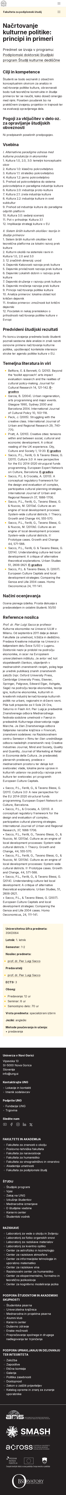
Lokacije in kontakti (18, 1088)
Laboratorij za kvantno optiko (26, 1246)
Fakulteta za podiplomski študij (22, 12)
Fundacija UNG (15, 1106)
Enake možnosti (17, 1330)
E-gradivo (54, 451)
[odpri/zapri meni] (59, 3)
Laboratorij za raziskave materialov (29, 1242)
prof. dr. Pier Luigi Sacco (24, 961)
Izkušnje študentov (19, 1199)
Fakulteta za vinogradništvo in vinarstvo (32, 1161)
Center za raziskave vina (22, 1267)
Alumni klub (14, 1318)
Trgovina (11, 1110)
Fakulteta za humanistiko (23, 1157)
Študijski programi (18, 1187)
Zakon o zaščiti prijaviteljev (24, 1385)
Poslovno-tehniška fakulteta (25, 1149)
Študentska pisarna (19, 1305)
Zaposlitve (13, 1364)
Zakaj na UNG (15, 1195)
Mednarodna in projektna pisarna (28, 1313)
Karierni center (16, 1212)
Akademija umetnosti (20, 1166)
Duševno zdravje (17, 1326)
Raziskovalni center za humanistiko (29, 1271)
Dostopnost (14, 1381)
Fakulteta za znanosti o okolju (26, 1145)
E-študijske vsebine (19, 1208)
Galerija (11, 1373)
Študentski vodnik (18, 1216)
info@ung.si (10, 1073)
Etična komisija (16, 1368)
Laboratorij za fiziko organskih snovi (30, 1237)
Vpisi (9, 1191)
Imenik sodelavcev (17, 1092)
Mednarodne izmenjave (21, 1204)
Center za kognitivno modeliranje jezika (32, 1284)
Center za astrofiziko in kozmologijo (30, 1250)
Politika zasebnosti (18, 1377)
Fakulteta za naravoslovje (23, 1153)
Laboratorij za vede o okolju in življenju (32, 1233)
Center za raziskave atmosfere (26, 1254)
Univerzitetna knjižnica (21, 1309)
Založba (11, 1360)
